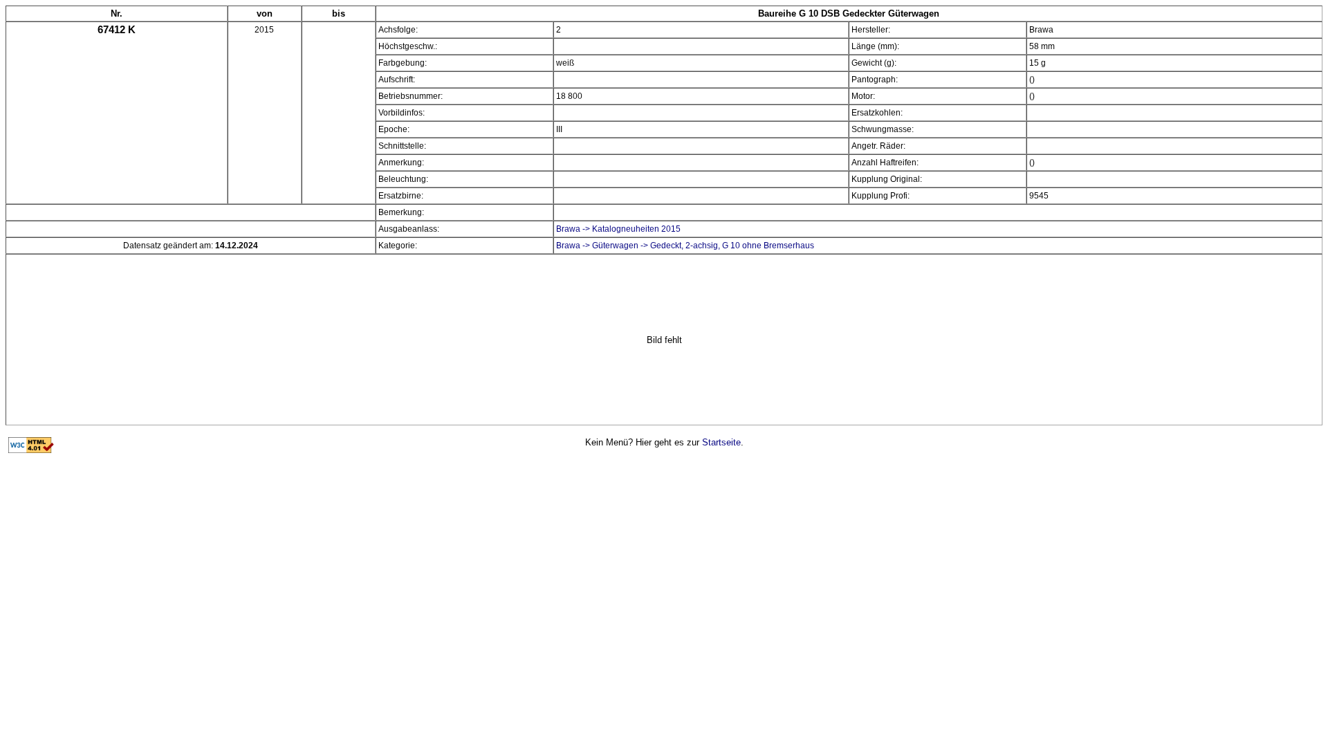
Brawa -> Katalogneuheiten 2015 (618, 229)
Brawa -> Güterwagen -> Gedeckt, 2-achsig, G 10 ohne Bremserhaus (685, 245)
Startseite (721, 442)
